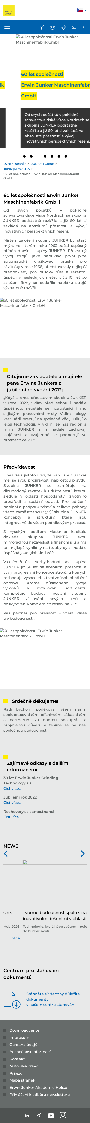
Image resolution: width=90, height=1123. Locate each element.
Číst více (11, 788)
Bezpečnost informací (30, 1052)
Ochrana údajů (23, 1044)
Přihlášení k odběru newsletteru (39, 1094)
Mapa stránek (22, 1080)
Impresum (19, 1037)
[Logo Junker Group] (9, 10)
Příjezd (16, 1073)
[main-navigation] (7, 27)
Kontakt (17, 1059)
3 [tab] (38, 156)
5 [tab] (52, 156)
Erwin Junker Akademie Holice (38, 1087)
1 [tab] (24, 156)
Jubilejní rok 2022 (16, 169)
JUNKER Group (42, 163)
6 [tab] (59, 156)
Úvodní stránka (15, 163)
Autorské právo (23, 1066)
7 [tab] (65, 156)
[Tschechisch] (80, 11)
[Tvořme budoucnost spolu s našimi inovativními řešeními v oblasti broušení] (45, 885)
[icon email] (73, 27)
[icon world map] (52, 27)
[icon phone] (63, 27)
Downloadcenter (25, 1030)
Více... (81, 938)
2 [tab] (31, 156)
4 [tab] (45, 156)
